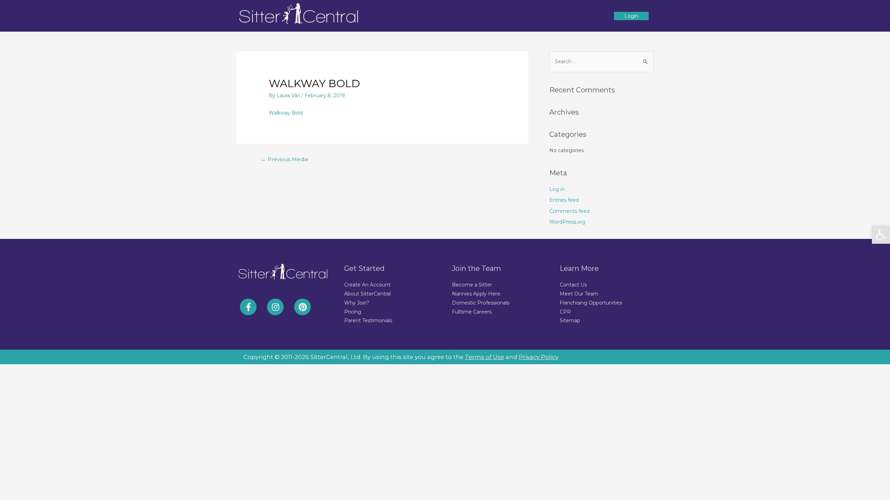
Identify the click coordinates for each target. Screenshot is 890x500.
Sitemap (570, 320)
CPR (565, 312)
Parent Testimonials (368, 320)
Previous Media (284, 159)
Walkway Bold (286, 113)
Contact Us (573, 285)
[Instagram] (275, 307)
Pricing (352, 312)
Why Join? (356, 303)
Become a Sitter (472, 285)
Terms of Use (484, 356)
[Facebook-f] (248, 307)
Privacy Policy (538, 356)
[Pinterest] (302, 307)
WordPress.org (567, 222)
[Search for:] (601, 61)
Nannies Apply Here (476, 294)
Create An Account (367, 285)
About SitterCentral (367, 294)
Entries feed (564, 200)
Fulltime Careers (472, 312)
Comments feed (569, 211)
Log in (557, 189)
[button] (881, 235)
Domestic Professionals (480, 303)
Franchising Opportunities (591, 303)
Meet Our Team (579, 294)
